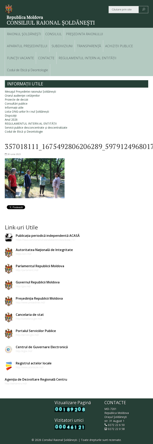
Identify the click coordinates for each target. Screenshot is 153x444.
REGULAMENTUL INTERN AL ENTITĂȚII (87, 58)
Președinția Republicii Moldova (39, 298)
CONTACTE (46, 58)
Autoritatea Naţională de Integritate (44, 250)
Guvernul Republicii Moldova (38, 282)
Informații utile (14, 107)
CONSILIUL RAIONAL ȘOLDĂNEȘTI (51, 22)
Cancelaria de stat (30, 314)
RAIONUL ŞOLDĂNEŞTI (24, 34)
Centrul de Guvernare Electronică (42, 347)
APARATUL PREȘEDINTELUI (27, 46)
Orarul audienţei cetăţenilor (22, 95)
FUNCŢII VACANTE (20, 58)
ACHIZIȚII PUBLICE (119, 46)
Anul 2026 (11, 119)
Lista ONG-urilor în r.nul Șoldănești (27, 111)
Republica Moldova (25, 17)
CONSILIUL (53, 34)
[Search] (143, 9)
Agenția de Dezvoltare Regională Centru (36, 379)
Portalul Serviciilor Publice (36, 331)
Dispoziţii (11, 115)
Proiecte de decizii (16, 99)
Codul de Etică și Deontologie (27, 70)
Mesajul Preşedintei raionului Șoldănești (30, 91)
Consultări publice (16, 103)
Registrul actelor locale (34, 363)
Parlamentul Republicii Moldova (40, 266)
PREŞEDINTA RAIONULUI (84, 34)
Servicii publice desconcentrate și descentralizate (36, 127)
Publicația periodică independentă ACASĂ (48, 235)
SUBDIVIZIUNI (62, 46)
